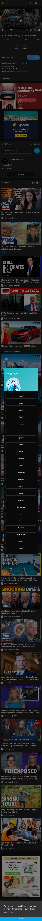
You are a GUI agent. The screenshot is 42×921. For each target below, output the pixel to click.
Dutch (21, 410)
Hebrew (21, 486)
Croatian (21, 479)
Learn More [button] (8, 912)
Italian (21, 514)
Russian (21, 431)
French (21, 417)
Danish (21, 541)
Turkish (21, 445)
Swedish (21, 528)
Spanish (21, 438)
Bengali (21, 493)
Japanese (21, 500)
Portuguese (21, 507)
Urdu (21, 465)
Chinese (21, 458)
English (21, 396)
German (21, 424)
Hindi (21, 451)
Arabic (21, 403)
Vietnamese (21, 535)
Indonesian (21, 472)
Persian (21, 521)
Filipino (21, 548)
